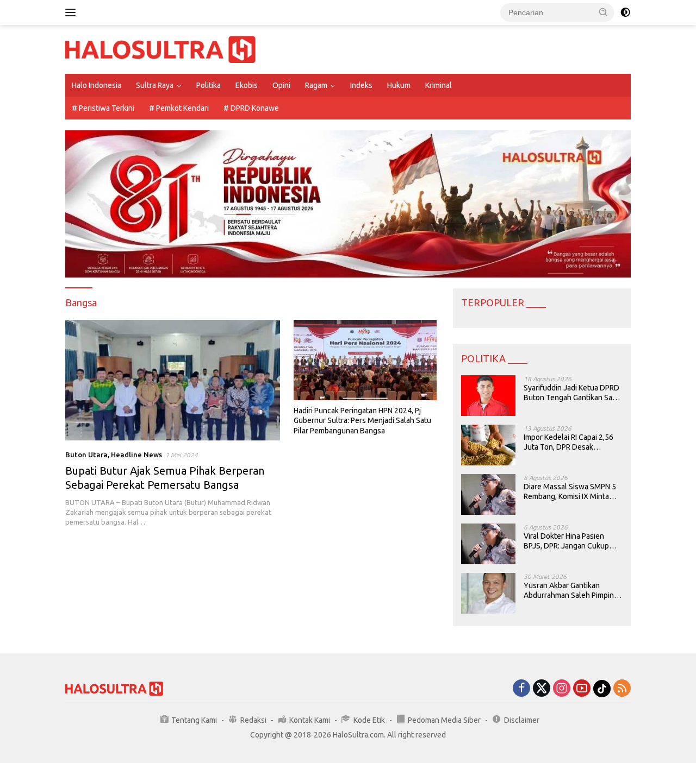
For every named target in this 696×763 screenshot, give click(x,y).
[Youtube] (582, 688)
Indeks (361, 85)
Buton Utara (86, 454)
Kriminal (438, 85)
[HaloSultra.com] (160, 49)
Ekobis (246, 85)
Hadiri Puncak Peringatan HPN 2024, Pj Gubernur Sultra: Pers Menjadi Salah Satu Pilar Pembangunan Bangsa (362, 420)
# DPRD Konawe (251, 108)
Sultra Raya (154, 85)
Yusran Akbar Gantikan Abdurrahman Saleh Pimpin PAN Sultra (569, 590)
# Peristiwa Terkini (103, 108)
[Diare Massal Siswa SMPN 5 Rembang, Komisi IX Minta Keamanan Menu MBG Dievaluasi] (488, 494)
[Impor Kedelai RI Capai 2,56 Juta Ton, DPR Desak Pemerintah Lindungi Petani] (488, 445)
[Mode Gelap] (625, 12)
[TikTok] (602, 688)
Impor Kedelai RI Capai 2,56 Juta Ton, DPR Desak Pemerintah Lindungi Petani (570, 442)
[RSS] (622, 688)
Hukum (399, 85)
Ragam (316, 85)
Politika (208, 85)
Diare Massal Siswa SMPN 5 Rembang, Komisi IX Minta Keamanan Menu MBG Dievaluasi (570, 491)
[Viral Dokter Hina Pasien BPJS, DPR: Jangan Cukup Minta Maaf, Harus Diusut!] (488, 544)
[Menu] (72, 12)
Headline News (136, 454)
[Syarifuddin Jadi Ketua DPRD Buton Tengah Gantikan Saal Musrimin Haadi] (488, 395)
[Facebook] (521, 688)
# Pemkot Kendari (179, 108)
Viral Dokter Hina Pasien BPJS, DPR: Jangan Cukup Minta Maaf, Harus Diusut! (566, 541)
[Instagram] (561, 688)
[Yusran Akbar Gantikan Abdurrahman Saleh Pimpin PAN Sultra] (488, 593)
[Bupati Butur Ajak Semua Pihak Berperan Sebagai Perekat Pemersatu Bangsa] (172, 380)
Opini (281, 85)
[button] (603, 12)
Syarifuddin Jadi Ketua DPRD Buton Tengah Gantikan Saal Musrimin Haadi (571, 392)
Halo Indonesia (96, 85)
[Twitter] (541, 688)
